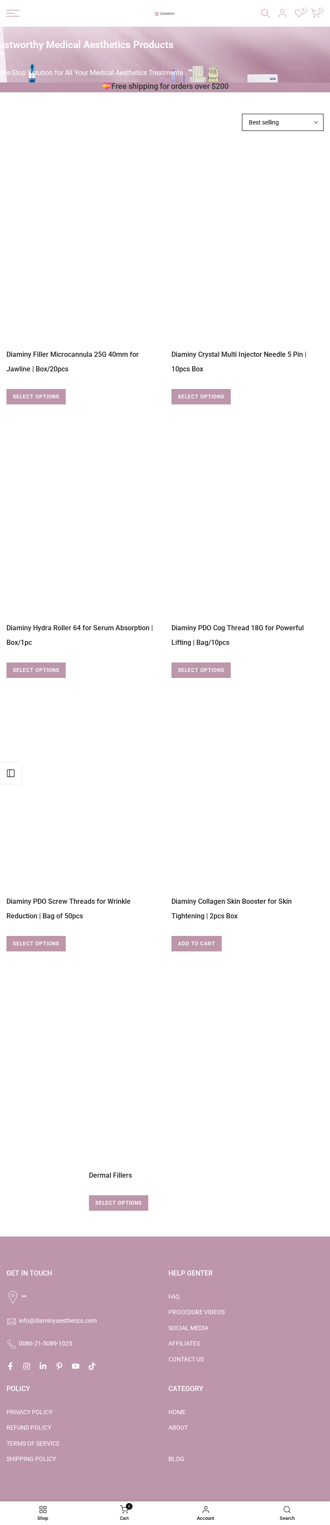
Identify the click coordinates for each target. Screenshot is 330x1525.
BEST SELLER (186, 1443)
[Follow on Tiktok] (92, 1366)
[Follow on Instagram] (27, 1366)
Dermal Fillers (110, 1175)
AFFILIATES (184, 1343)
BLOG (176, 1458)
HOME (177, 1412)
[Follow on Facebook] (10, 1366)
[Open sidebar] (10, 773)
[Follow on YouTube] (75, 1366)
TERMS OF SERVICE (33, 1443)
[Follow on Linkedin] (43, 1366)
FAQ (174, 1296)
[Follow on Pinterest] (59, 1366)
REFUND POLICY (28, 1427)
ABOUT (178, 1427)
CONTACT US (186, 1359)
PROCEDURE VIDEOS (196, 1312)
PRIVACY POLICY (29, 1412)
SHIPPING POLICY (31, 1458)
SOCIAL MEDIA (188, 1328)
